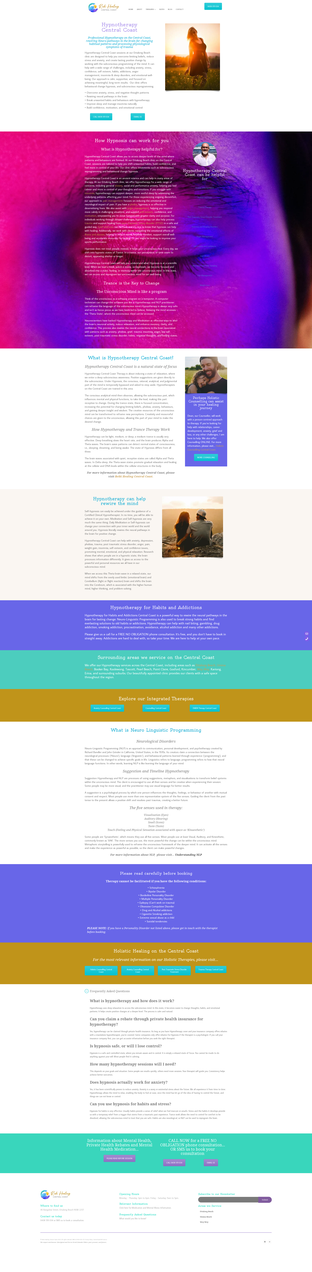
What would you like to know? (132, 1218)
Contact (179, 9)
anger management (138, 208)
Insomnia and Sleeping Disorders (205, 226)
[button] (70, 1242)
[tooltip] (70, 1242)
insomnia (89, 193)
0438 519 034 (213, 6)
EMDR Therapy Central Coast (205, 708)
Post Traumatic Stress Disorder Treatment (205, 217)
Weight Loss (205, 285)
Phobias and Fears (205, 197)
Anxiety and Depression (204, 188)
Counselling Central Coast (156, 708)
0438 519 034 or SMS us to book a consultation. (62, 1220)
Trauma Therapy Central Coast (210, 969)
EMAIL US (138, 117)
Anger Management (205, 236)
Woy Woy (204, 1222)
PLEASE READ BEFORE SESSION (119, 1158)
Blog (170, 9)
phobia (133, 204)
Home (131, 9)
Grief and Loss (106, 227)
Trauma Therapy (204, 207)
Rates (161, 9)
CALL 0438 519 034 (101, 117)
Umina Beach (206, 1217)
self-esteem (146, 212)
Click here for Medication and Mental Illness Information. (145, 1207)
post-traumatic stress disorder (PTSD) (142, 223)
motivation (90, 215)
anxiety (119, 185)
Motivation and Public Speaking (204, 265)
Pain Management (204, 275)
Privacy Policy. (89, 1239)
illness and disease (95, 234)
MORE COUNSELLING (206, 457)
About (139, 9)
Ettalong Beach (205, 665)
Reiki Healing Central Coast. (134, 476)
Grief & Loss (205, 256)
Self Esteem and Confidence (205, 246)
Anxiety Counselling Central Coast (107, 708)
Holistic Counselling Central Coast (101, 970)
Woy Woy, (203, 669)
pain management (113, 200)
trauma (89, 223)
